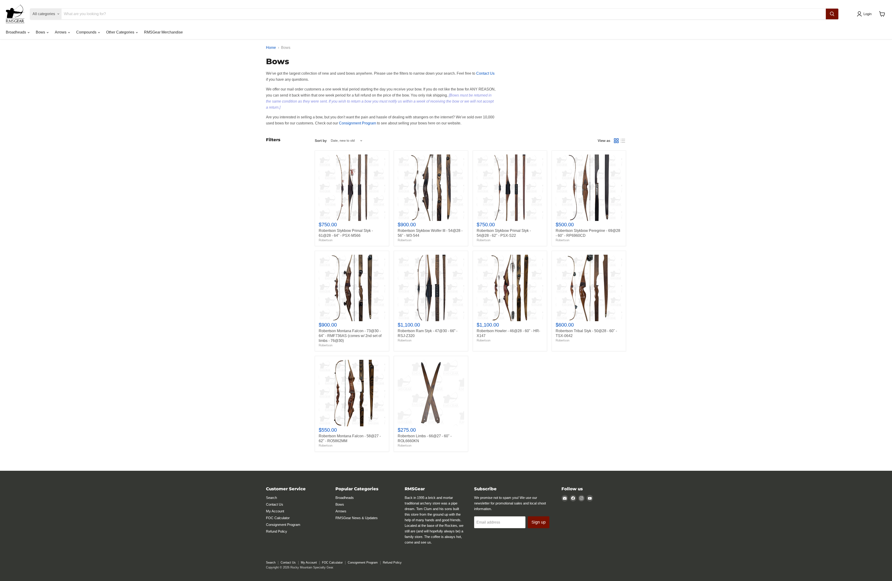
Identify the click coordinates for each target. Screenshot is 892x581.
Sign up (538, 522)
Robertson (325, 240)
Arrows (61, 32)
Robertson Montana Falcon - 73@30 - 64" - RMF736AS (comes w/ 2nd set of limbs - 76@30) (350, 336)
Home (271, 48)
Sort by (321, 141)
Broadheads (16, 32)
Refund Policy (276, 531)
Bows (41, 32)
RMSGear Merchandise (163, 32)
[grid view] (616, 140)
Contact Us (485, 73)
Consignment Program (357, 123)
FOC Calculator (278, 518)
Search (271, 498)
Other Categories (120, 32)
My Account (275, 511)
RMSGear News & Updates (356, 518)
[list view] (623, 140)
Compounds (86, 32)
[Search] (832, 14)
